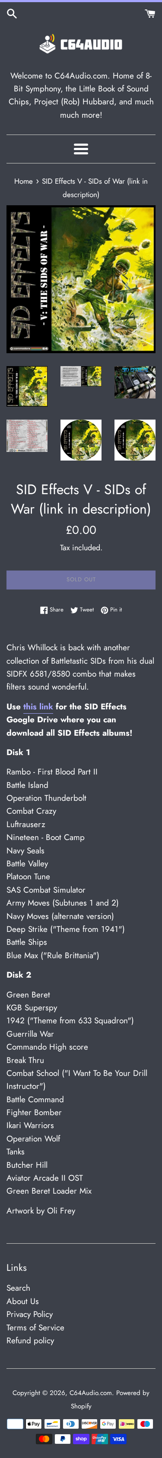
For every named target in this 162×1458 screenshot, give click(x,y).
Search (18, 1288)
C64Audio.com (91, 1393)
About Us (22, 1301)
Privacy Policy (29, 1314)
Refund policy (30, 1340)
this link (38, 706)
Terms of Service (35, 1327)
